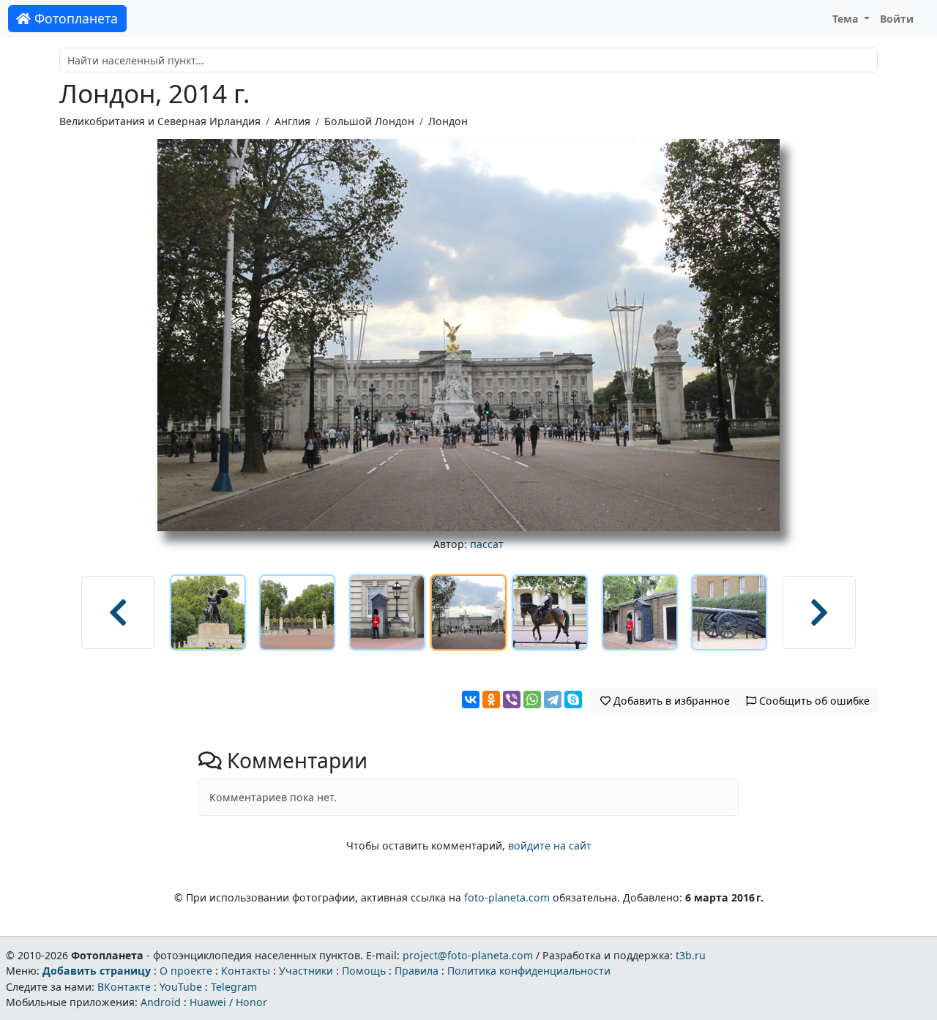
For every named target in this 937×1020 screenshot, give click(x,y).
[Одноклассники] (491, 699)
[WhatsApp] (532, 699)
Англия (292, 121)
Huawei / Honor (228, 1002)
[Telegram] (552, 699)
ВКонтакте (124, 987)
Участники (306, 971)
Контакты (245, 971)
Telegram (234, 987)
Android (161, 1002)
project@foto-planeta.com (468, 955)
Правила (416, 971)
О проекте (186, 971)
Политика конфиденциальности (529, 971)
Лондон (448, 121)
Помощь (364, 971)
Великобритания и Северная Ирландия (160, 121)
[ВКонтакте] (470, 699)
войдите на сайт (549, 845)
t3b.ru (691, 955)
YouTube (181, 987)
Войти (897, 19)
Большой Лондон (369, 121)
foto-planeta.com (507, 897)
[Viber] (511, 699)
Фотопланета (74, 18)
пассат (487, 544)
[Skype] (573, 699)
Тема (847, 19)
